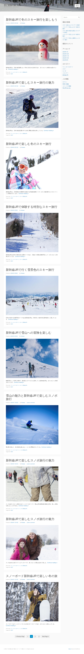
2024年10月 (66, 58)
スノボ (20, 450)
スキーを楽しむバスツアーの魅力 (71, 25)
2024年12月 (66, 54)
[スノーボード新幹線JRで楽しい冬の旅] (32, 601)
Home (77, 6)
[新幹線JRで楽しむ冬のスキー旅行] (32, 169)
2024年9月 (65, 60)
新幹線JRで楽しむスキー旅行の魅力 (30, 82)
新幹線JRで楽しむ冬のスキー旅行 (28, 144)
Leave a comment (31, 402)
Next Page (45, 636)
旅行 (12, 73)
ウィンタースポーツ (15, 72)
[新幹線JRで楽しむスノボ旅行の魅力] (32, 484)
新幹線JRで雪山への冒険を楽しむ (28, 332)
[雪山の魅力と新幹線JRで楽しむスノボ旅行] (32, 424)
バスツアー (65, 73)
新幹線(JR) (25, 72)
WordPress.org (66, 88)
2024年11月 (66, 56)
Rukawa (23, 23)
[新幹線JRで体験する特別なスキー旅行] (32, 232)
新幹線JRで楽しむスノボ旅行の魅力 (30, 460)
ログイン (65, 82)
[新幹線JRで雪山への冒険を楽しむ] (32, 358)
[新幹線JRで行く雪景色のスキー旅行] (32, 295)
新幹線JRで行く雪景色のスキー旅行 (30, 269)
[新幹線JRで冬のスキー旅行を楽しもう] (32, 45)
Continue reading (12, 69)
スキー (20, 72)
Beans (70, 649)
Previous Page (20, 636)
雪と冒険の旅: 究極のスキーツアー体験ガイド (24, 5)
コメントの (67, 86)
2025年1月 (65, 52)
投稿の (66, 84)
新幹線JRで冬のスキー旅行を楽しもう (31, 19)
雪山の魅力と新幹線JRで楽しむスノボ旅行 (31, 397)
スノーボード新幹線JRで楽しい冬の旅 (31, 576)
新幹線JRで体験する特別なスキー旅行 (31, 206)
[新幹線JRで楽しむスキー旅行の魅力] (32, 108)
